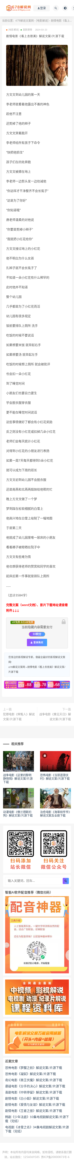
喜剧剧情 (27, 30)
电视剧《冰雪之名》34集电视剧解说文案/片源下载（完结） (37, 1129)
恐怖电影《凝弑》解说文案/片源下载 (30, 1074)
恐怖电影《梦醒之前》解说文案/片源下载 (33, 1067)
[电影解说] (42, 20)
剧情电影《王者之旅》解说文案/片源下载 (33, 1110)
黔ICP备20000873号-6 (55, 1157)
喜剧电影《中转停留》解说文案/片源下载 (33, 1092)
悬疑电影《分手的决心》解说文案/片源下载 (35, 1086)
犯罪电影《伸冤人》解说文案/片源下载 (19, 717)
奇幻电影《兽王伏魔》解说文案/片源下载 (33, 1080)
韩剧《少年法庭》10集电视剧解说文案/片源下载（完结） (37, 1119)
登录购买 (38, 642)
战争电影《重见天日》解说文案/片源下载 (55, 717)
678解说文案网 (24, 20)
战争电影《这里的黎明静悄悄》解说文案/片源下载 (18, 779)
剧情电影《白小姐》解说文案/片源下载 (32, 1098)
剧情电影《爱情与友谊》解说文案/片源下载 (35, 1104)
